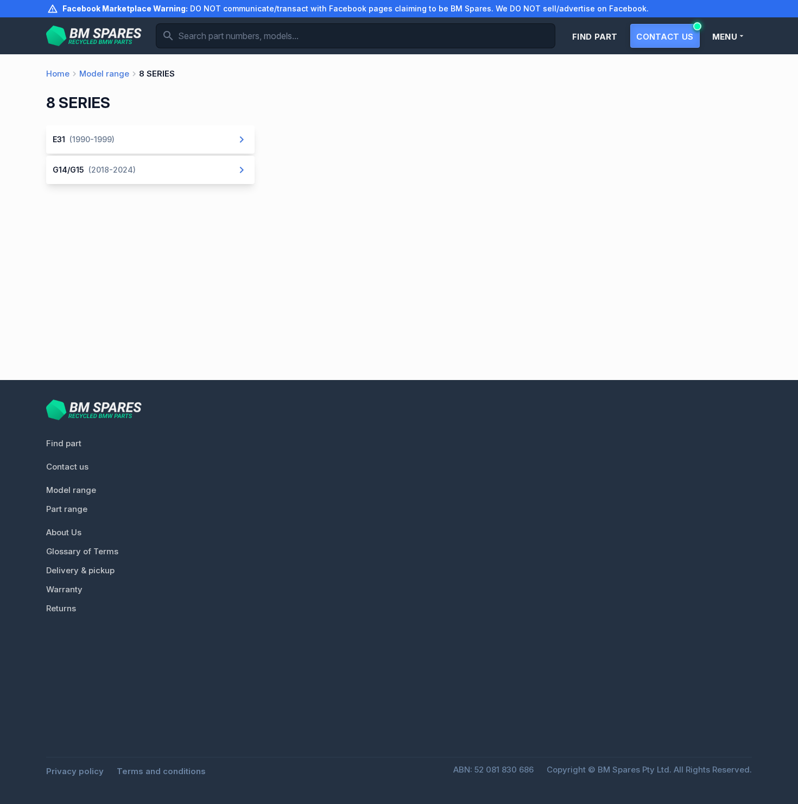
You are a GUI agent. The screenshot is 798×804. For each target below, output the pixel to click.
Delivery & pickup (80, 570)
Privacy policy (75, 771)
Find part (63, 443)
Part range (66, 509)
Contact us (67, 466)
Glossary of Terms (82, 551)
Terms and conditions (161, 771)
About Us (63, 532)
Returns (61, 608)
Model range (71, 490)
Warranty (64, 589)
